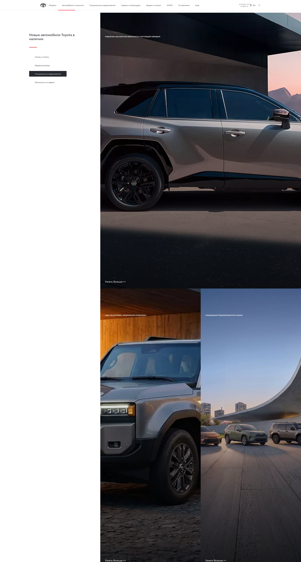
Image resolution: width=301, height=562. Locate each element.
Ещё (197, 5)
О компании (184, 5)
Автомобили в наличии (73, 5)
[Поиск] (259, 5)
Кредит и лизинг (153, 5)
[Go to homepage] (43, 5)
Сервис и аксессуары (131, 5)
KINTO (170, 5)
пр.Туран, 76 (244, 6)
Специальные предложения (102, 5)
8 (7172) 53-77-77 (244, 4)
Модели (52, 5)
